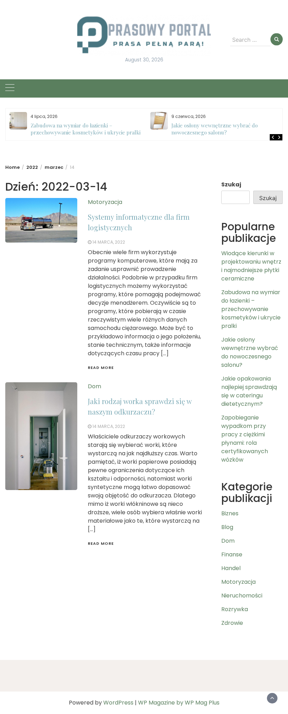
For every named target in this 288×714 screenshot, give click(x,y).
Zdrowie (232, 623)
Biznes (229, 513)
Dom (94, 386)
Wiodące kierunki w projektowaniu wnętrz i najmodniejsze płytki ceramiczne (251, 266)
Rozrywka (234, 609)
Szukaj (231, 184)
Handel (231, 568)
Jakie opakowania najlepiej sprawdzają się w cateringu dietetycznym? (249, 391)
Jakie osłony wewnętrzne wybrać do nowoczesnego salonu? (214, 129)
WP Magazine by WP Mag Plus (179, 703)
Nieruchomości (241, 595)
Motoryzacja (105, 202)
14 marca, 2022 (108, 242)
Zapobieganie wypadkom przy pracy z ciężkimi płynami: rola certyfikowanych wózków (244, 439)
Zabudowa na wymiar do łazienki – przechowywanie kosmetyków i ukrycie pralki (85, 129)
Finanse (231, 554)
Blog (227, 527)
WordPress (118, 703)
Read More (101, 367)
